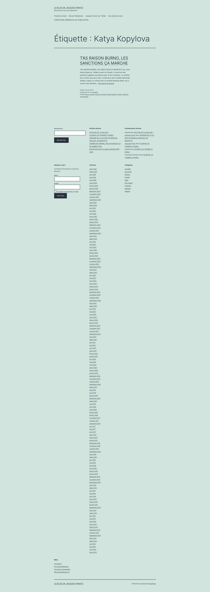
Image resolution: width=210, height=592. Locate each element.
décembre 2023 (94, 258)
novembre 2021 (94, 328)
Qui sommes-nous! (115, 16)
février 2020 (93, 370)
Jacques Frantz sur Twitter (95, 16)
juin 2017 (92, 426)
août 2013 (92, 538)
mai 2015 (92, 493)
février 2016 (93, 471)
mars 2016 (93, 468)
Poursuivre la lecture (106, 83)
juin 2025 (92, 208)
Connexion (58, 564)
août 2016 (92, 454)
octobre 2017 (94, 421)
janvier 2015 (93, 505)
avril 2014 (92, 521)
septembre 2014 (95, 507)
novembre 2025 (94, 194)
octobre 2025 (94, 197)
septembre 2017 (95, 424)
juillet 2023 (93, 272)
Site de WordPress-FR (61, 572)
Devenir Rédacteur (76, 16)
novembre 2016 (94, 446)
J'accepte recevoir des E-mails (67, 192)
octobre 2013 (94, 533)
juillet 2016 (93, 457)
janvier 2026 (93, 188)
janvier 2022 (93, 323)
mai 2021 (92, 345)
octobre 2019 (94, 382)
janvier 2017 (93, 440)
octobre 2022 (94, 298)
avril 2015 (92, 496)
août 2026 (93, 169)
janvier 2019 (93, 396)
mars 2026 (93, 183)
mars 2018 (93, 410)
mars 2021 (93, 351)
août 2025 (93, 202)
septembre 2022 (95, 300)
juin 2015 (92, 491)
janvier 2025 (93, 222)
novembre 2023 (94, 261)
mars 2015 (93, 499)
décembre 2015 (94, 477)
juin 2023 (92, 275)
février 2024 (93, 253)
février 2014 (93, 527)
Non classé (128, 183)
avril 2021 (92, 348)
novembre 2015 (94, 480)
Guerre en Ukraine (100, 94)
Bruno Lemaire (90, 94)
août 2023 (93, 270)
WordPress (152, 584)
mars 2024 (93, 250)
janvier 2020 (93, 373)
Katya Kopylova (112, 94)
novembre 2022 (94, 295)
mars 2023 (93, 284)
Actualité (95, 92)
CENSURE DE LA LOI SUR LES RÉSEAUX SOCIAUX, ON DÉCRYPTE (139, 138)
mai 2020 (92, 362)
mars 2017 (93, 435)
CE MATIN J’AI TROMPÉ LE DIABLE (101, 135)
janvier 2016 (93, 474)
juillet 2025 (93, 205)
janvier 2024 (93, 256)
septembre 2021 (95, 334)
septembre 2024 (95, 233)
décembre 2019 (94, 376)
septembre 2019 (95, 384)
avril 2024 (92, 247)
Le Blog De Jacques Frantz (68, 8)
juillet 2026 (93, 172)
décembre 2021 (94, 326)
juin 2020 (92, 359)
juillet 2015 (93, 488)
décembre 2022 (94, 292)
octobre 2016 (94, 449)
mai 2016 (92, 463)
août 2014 (92, 510)
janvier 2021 (93, 356)
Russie (120, 94)
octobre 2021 (94, 331)
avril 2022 (92, 314)
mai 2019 (92, 390)
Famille (127, 177)
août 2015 (92, 485)
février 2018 (93, 412)
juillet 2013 (93, 541)
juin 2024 (92, 242)
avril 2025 (92, 214)
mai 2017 (92, 429)
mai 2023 (92, 278)
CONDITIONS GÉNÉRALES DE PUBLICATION (71, 20)
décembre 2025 (94, 191)
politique (128, 188)
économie (128, 172)
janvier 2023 (93, 289)
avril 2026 (92, 180)
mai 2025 (92, 211)
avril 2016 (92, 466)
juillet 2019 (93, 387)
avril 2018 (92, 407)
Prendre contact (60, 16)
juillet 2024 (93, 239)
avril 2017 (92, 432)
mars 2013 (93, 552)
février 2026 (93, 186)
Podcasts (128, 186)
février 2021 (93, 354)
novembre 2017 (94, 418)
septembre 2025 (95, 200)
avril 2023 (92, 281)
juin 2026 (92, 174)
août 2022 (93, 303)
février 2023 (93, 286)
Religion (127, 191)
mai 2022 (92, 312)
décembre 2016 (94, 443)
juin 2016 (92, 460)
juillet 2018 (93, 401)
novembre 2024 (95, 228)
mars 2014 (93, 524)
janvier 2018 (93, 415)
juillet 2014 (93, 513)
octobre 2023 (94, 264)
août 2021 (92, 337)
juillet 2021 (93, 340)
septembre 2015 (95, 482)
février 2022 (93, 320)
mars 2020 (93, 368)
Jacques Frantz (130, 135)
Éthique (127, 174)
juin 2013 (92, 544)
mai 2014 (92, 519)
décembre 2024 (94, 225)
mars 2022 (93, 317)
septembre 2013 (95, 535)
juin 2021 (92, 342)
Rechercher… (59, 128)
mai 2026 (92, 177)
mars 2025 (93, 216)
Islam (126, 180)
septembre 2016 (95, 452)
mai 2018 (92, 404)
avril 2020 (92, 365)
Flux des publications (61, 566)
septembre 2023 (95, 267)
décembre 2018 (94, 398)
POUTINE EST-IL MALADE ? (99, 132)
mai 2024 (92, 244)
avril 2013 (92, 549)
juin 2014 (92, 516)
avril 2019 (92, 393)
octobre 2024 (94, 230)
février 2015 (93, 502)
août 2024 (93, 236)
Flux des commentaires (62, 569)
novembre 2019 (94, 379)
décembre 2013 (94, 530)
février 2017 (93, 438)
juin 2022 (92, 309)
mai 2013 (92, 547)
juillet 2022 (93, 306)
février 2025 (93, 219)
